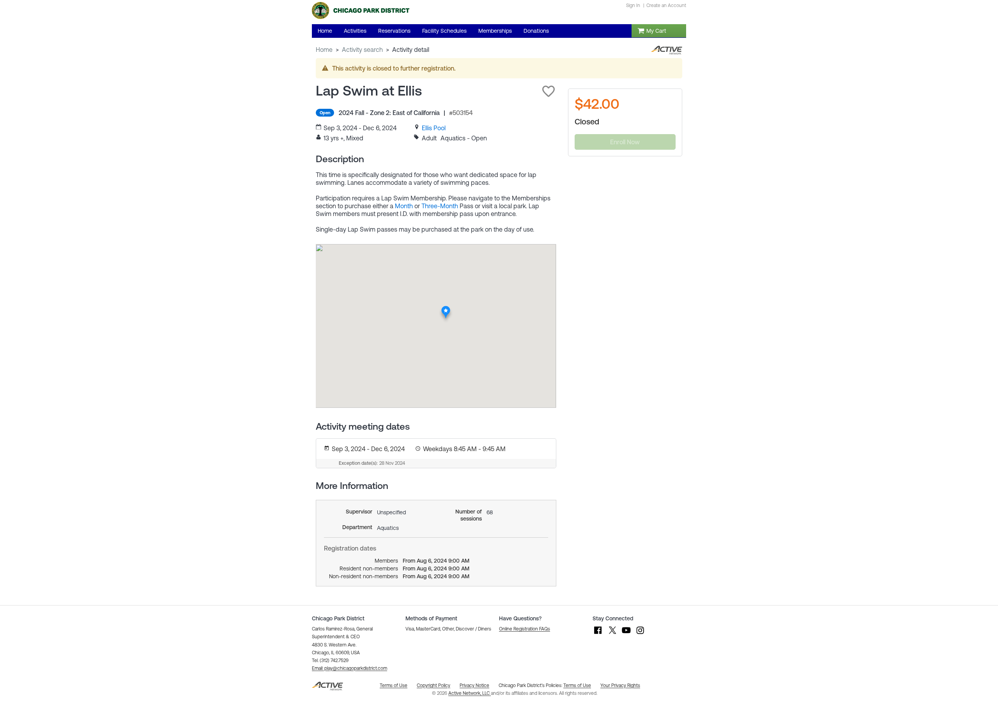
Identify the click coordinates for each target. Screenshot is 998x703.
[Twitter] (612, 634)
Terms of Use (577, 685)
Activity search (362, 49)
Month (404, 205)
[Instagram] (640, 634)
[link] (434, 127)
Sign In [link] (633, 5)
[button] (548, 91)
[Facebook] (598, 634)
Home (324, 49)
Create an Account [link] (666, 5)
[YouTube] (626, 634)
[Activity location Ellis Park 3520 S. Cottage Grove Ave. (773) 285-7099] (446, 308)
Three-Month (439, 205)
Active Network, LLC (469, 693)
